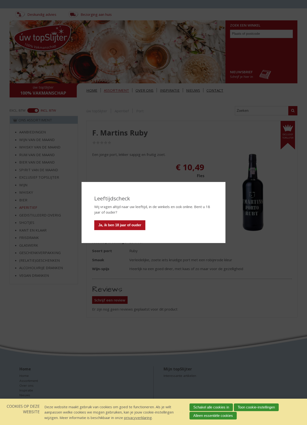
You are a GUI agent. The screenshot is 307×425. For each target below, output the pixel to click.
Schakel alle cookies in (211, 407)
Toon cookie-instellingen (256, 407)
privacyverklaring (138, 417)
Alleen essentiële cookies (213, 416)
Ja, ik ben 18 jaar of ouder (119, 225)
